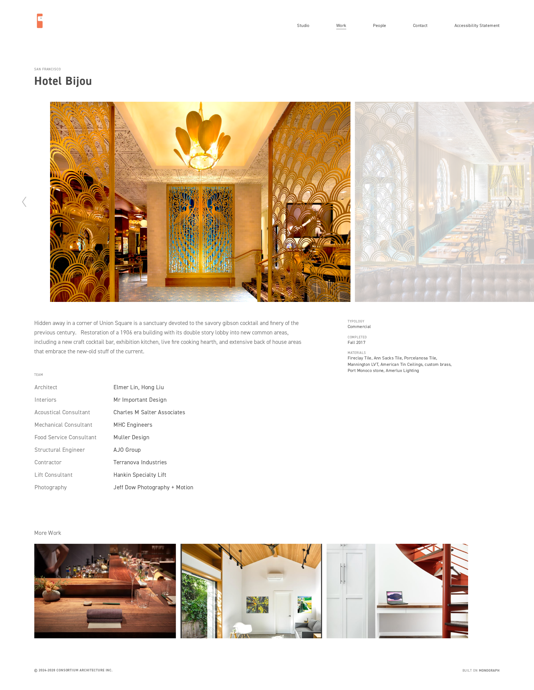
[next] (509, 201)
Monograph (489, 670)
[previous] (24, 201)
